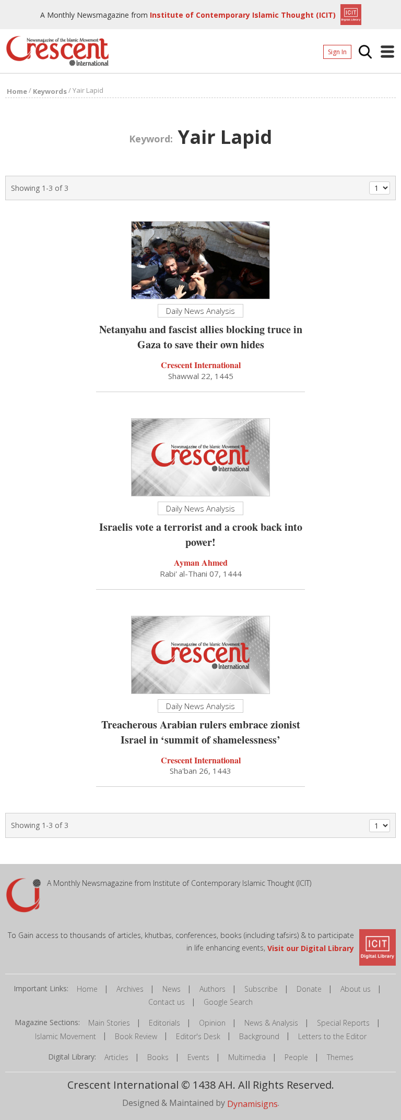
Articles (116, 1057)
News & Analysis (271, 1023)
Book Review (136, 1036)
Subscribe (261, 989)
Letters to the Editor (332, 1036)
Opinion (212, 1023)
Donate (309, 989)
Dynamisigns (252, 1104)
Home (87, 989)
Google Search (228, 1002)
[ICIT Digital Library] (349, 13)
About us (355, 989)
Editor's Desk (198, 1036)
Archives (130, 989)
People (296, 1057)
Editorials (164, 1023)
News (171, 989)
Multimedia (247, 1057)
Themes (340, 1057)
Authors (212, 989)
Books (158, 1057)
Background (259, 1036)
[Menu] (387, 51)
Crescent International (201, 365)
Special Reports (343, 1023)
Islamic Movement (65, 1036)
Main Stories (109, 1023)
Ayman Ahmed (201, 562)
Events (198, 1057)
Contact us (166, 1002)
